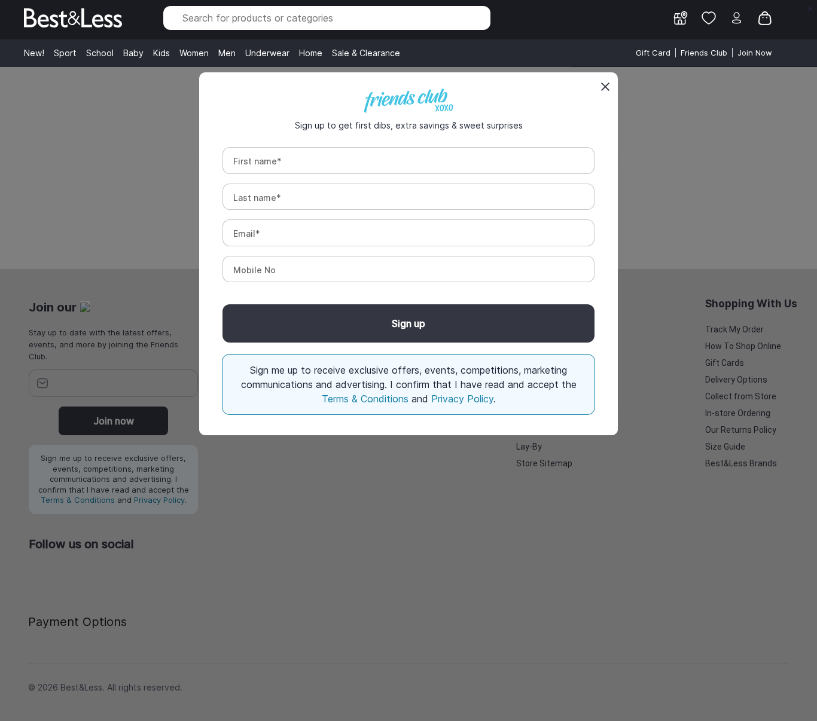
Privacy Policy (462, 399)
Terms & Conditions (366, 399)
